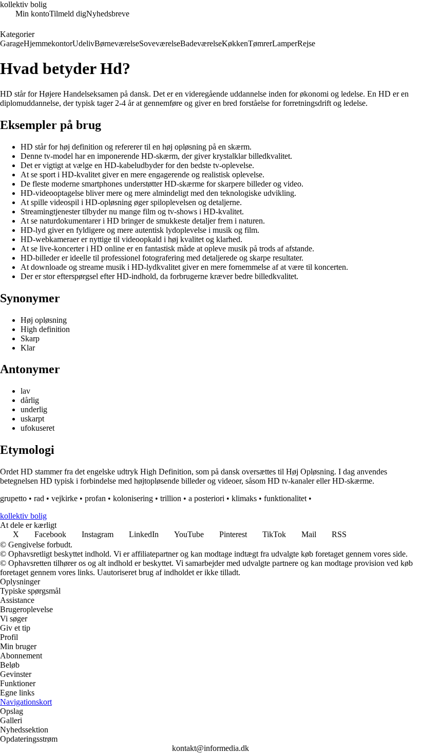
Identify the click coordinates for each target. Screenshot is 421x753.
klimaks (244, 498)
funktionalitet (285, 498)
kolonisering (133, 498)
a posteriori (206, 498)
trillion (170, 498)
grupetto (13, 498)
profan (95, 498)
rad (39, 498)
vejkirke (64, 498)
